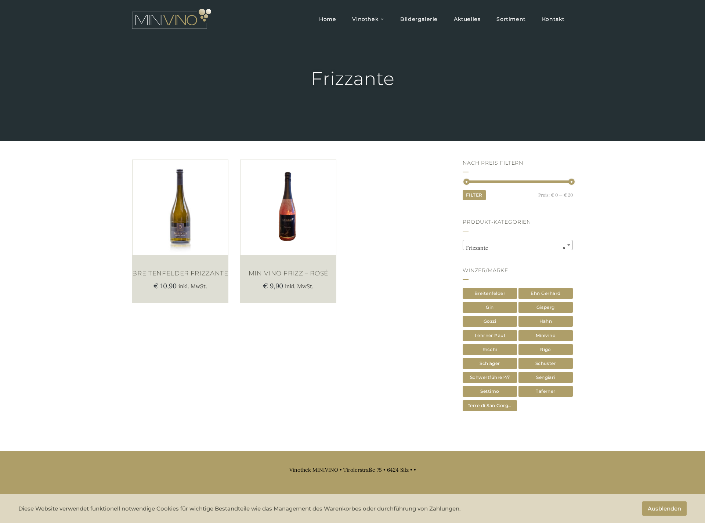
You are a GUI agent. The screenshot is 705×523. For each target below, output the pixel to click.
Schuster (545, 363)
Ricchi (489, 349)
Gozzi (490, 321)
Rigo (545, 349)
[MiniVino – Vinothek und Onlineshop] (171, 18)
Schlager (490, 363)
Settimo (489, 391)
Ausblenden (664, 508)
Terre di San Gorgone (492, 405)
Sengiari (545, 377)
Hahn (545, 321)
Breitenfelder (489, 293)
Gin (490, 307)
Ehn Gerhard (545, 293)
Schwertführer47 (490, 377)
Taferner (546, 391)
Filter (474, 195)
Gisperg (545, 307)
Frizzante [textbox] (515, 248)
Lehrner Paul (490, 335)
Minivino (546, 335)
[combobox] (518, 245)
